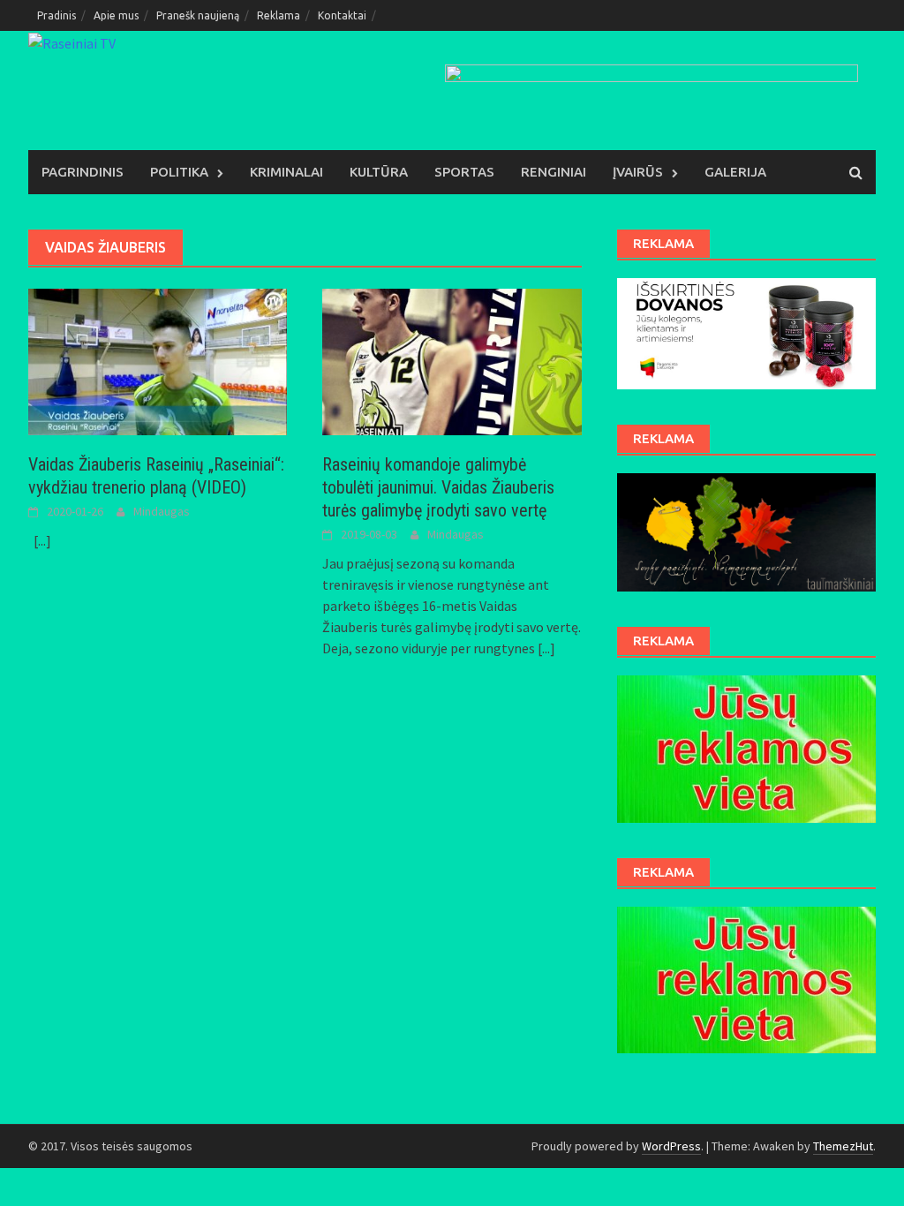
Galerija (735, 171)
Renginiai (553, 171)
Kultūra (379, 171)
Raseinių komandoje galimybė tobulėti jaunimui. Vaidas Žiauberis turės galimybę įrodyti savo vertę (438, 487)
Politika (179, 171)
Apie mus (116, 15)
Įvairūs (638, 171)
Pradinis (56, 15)
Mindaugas (161, 511)
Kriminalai (286, 171)
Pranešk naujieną (197, 15)
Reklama (278, 15)
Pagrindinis (82, 171)
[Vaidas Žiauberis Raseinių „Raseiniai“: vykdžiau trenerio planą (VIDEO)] (157, 360)
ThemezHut (843, 1146)
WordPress (671, 1146)
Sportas (464, 171)
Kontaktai (342, 15)
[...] (42, 540)
